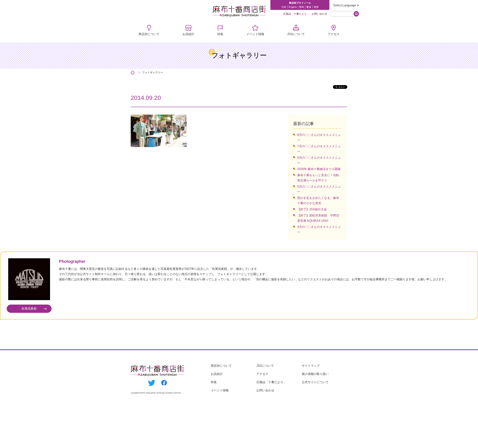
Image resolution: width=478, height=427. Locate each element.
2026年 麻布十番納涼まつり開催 (319, 169)
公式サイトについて (315, 382)
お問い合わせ (319, 13)
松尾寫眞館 (29, 308)
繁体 (308, 7)
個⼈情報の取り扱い (315, 373)
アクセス (334, 34)
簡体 (301, 7)
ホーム (133, 72)
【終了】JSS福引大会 (312, 209)
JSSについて (296, 34)
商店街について (149, 34)
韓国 (316, 7)
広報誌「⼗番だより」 (296, 13)
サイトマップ (311, 365)
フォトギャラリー (152, 72)
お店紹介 (188, 34)
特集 (220, 34)
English (293, 7)
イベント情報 (255, 34)
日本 (283, 7)
